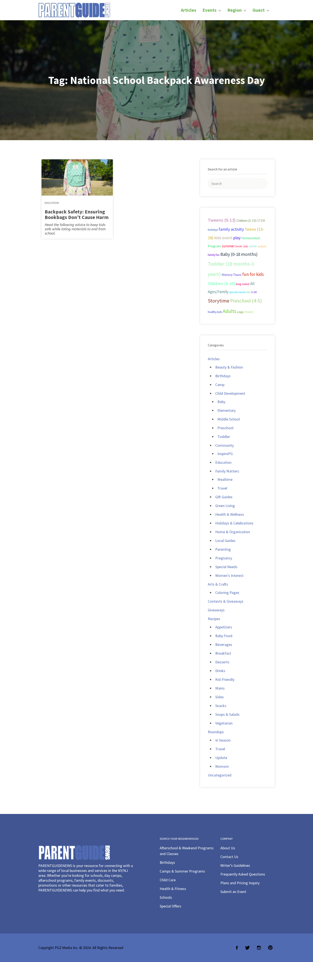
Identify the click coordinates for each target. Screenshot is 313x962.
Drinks (220, 670)
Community (224, 445)
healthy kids (215, 312)
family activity (231, 229)
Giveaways (216, 610)
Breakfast (223, 653)
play (237, 237)
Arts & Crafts (218, 584)
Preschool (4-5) (246, 301)
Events (209, 10)
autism (262, 246)
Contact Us (229, 856)
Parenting (223, 549)
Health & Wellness (229, 514)
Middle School (228, 419)
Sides (219, 696)
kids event (223, 237)
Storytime (218, 301)
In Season (223, 740)
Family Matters (227, 471)
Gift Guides (224, 496)
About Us (227, 847)
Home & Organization (232, 531)
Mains (220, 688)
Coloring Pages (227, 592)
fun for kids (253, 274)
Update (221, 757)
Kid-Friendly (224, 679)
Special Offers (170, 906)
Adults (229, 311)
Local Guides (225, 540)
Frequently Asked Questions (242, 874)
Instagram (259, 947)
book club (241, 246)
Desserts (222, 662)
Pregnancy (223, 558)
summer (228, 246)
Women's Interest (229, 575)
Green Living (225, 505)
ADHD (253, 246)
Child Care (168, 879)
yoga (240, 312)
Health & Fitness (173, 888)
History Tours (231, 274)
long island (242, 284)
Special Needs (226, 566)
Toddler (223, 436)
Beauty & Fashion (229, 367)
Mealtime (225, 479)
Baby (221, 401)
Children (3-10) (246, 221)
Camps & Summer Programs (182, 871)
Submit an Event (233, 891)
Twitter (247, 947)
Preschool (225, 427)
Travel (222, 488)
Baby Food (223, 635)
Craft (254, 292)
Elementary (226, 410)
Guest (259, 10)
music (248, 312)
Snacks (220, 705)
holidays (213, 230)
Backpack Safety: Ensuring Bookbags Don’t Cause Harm (77, 214)
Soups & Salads (227, 714)
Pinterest (270, 947)
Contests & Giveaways (225, 601)
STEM (261, 221)
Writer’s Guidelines (235, 865)
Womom (222, 766)
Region (234, 10)
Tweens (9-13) (222, 220)
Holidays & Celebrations (234, 523)
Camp (219, 384)
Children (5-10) (221, 283)
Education (52, 203)
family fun (214, 255)
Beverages (223, 644)
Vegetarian (224, 723)
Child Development (230, 393)
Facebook (237, 947)
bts (248, 292)
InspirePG (225, 453)
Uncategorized (219, 775)
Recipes (214, 618)
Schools (166, 897)
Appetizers (223, 627)
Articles (188, 10)
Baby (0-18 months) (239, 254)
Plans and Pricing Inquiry (240, 882)
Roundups (216, 731)
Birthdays (223, 375)
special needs (237, 292)
